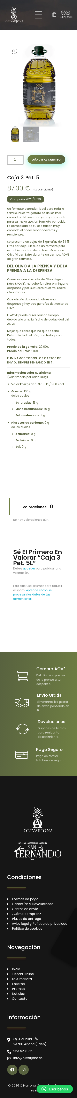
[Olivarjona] (14, 14)
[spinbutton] (15, 160)
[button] (20, 158)
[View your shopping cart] (54, 15)
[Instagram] (23, 1070)
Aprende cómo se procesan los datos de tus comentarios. (32, 594)
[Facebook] (12, 1070)
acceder (29, 568)
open (14, 51)
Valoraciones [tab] (38, 506)
